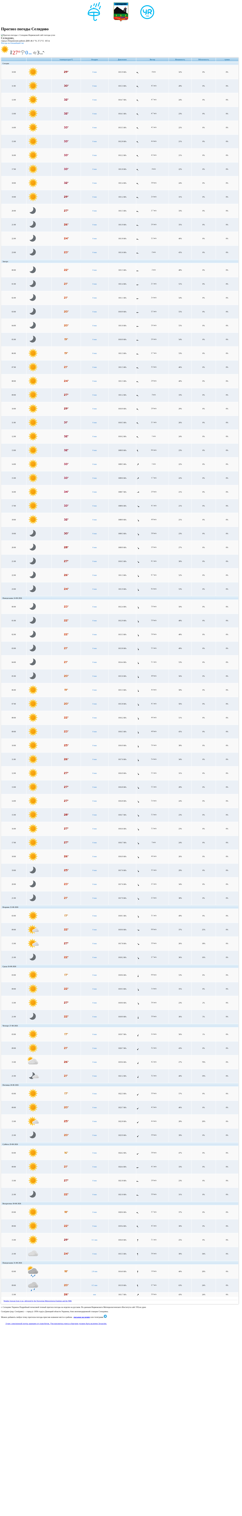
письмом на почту (82, 1317)
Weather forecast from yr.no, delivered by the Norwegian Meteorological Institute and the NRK (38, 1301)
